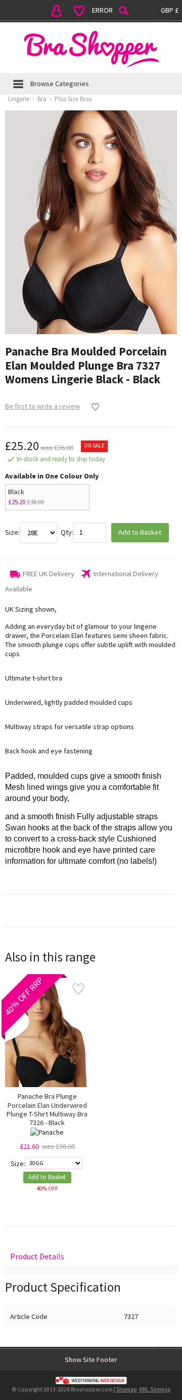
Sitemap (126, 1389)
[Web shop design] (91, 1381)
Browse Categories (59, 83)
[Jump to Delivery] (91, 1266)
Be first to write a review (42, 406)
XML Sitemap (155, 1389)
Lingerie (18, 99)
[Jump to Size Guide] (91, 1272)
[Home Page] (91, 49)
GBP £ (169, 10)
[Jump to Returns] (91, 1269)
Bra (42, 99)
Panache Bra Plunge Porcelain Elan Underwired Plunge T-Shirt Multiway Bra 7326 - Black (47, 1109)
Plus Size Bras (73, 99)
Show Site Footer (91, 1359)
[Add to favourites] (92, 406)
